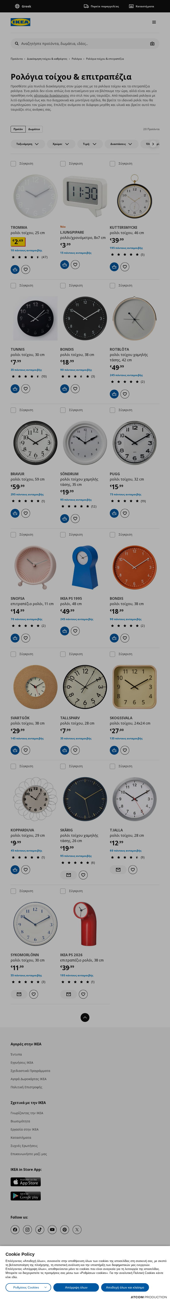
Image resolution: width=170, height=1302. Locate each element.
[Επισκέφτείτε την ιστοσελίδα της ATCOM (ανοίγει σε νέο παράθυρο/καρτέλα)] (149, 1297)
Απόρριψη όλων (76, 1287)
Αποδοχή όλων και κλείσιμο (125, 1287)
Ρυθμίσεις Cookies (26, 1287)
